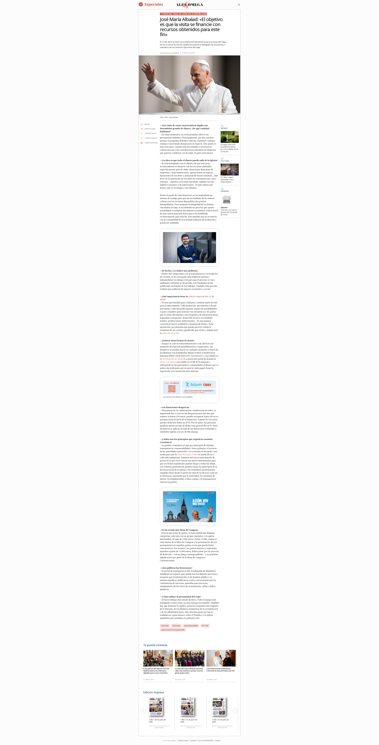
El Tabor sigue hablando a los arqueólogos (227, 179)
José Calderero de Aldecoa (169, 53)
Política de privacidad (205, 740)
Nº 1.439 (205, 626)
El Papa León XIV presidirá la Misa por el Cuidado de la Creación (229, 148)
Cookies (217, 740)
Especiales (154, 4)
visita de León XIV (170, 333)
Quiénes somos (183, 740)
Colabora (193, 740)
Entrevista (176, 626)
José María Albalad (191, 626)
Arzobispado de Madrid (173, 358)
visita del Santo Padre (187, 454)
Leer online (159, 727)
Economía (164, 626)
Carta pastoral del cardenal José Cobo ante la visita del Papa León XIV (220, 669)
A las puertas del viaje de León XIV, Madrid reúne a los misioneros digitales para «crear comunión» (156, 670)
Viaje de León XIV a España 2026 (172, 630)
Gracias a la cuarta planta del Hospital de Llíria (229, 212)
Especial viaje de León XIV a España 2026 (184, 14)
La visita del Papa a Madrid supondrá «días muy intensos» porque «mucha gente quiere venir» (189, 670)
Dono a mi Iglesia (168, 361)
